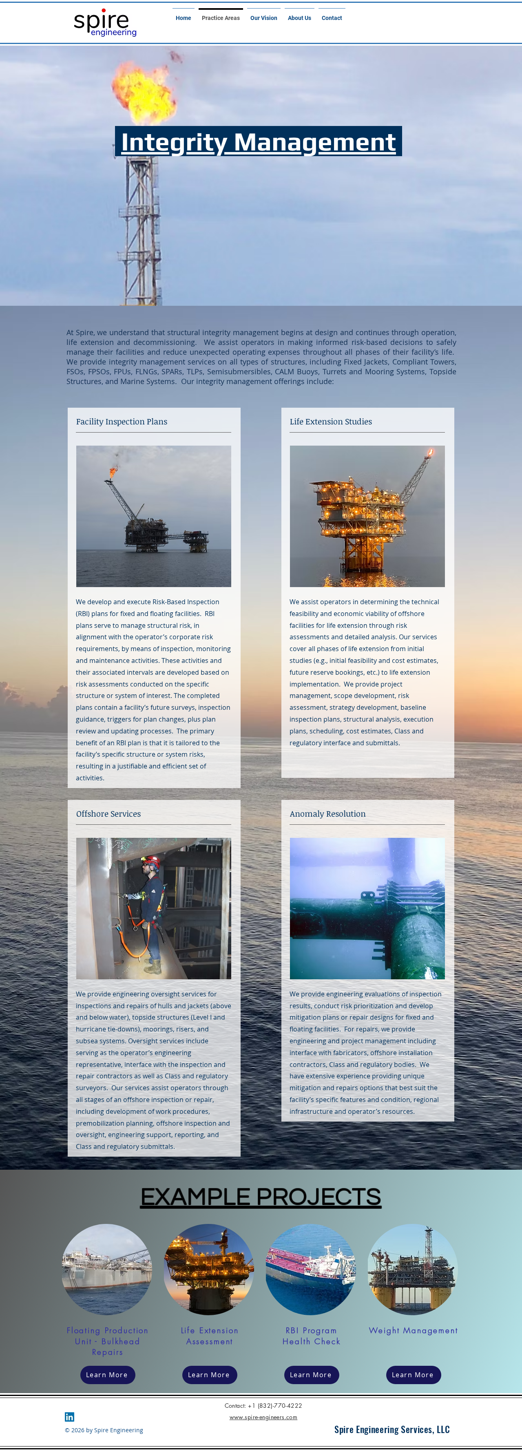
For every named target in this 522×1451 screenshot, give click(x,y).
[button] (106, 1269)
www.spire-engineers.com (264, 1417)
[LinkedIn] (69, 1417)
